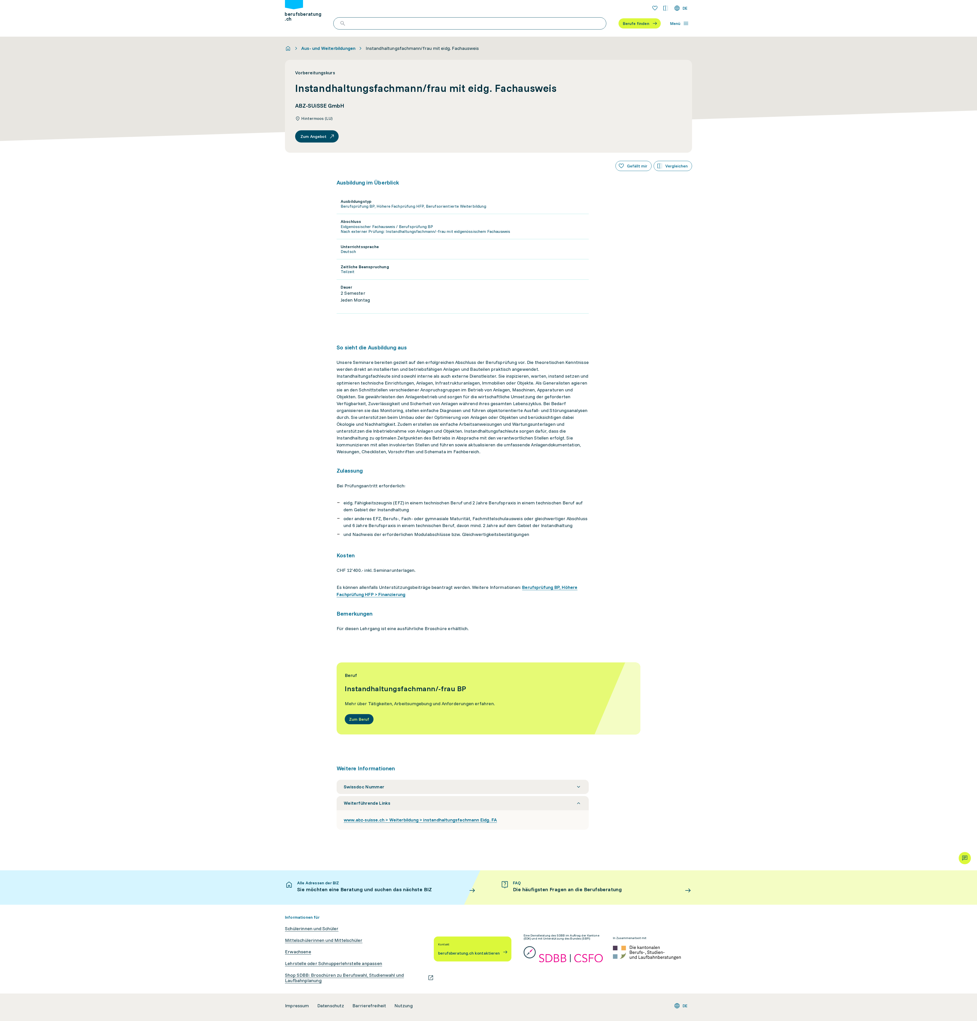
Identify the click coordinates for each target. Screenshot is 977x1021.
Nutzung (403, 1006)
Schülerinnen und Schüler (311, 928)
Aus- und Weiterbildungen (328, 48)
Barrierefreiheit (369, 1006)
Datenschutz (330, 1006)
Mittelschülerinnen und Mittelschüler (323, 940)
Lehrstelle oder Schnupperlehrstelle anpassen (333, 963)
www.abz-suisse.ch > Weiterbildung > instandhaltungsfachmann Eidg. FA (420, 820)
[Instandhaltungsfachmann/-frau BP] (488, 698)
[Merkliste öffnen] (655, 8)
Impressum (297, 1006)
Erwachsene (298, 952)
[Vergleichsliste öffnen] (665, 8)
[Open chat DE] (965, 858)
